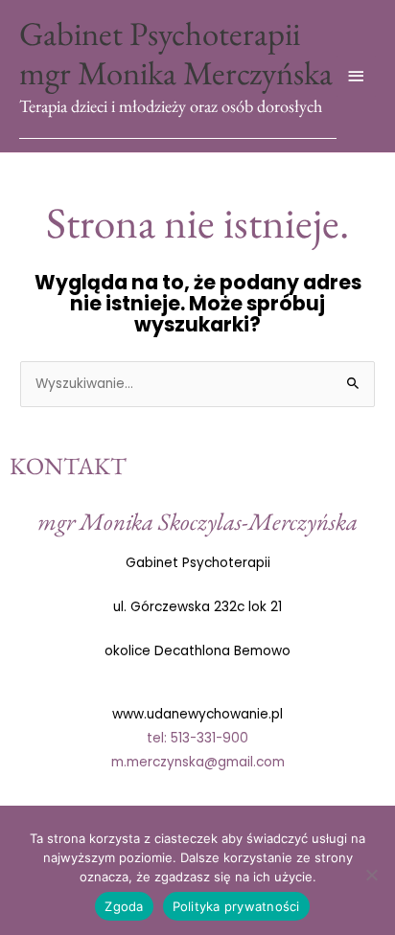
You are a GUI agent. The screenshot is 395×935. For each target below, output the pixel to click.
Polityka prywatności (236, 906)
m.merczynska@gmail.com (198, 762)
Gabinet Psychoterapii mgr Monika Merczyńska (176, 53)
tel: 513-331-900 (197, 738)
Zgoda (124, 906)
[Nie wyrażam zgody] (371, 874)
